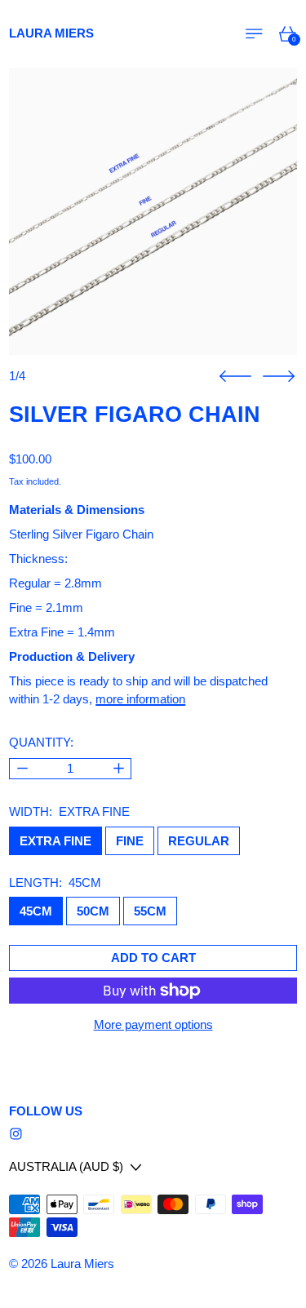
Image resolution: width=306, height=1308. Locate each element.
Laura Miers (82, 1263)
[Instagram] (16, 1134)
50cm (93, 911)
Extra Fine (55, 841)
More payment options (153, 1024)
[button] (153, 212)
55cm (150, 911)
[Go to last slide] (235, 376)
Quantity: (41, 742)
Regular (198, 841)
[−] (21, 769)
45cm (36, 911)
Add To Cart (153, 957)
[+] (118, 769)
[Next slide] (278, 376)
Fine (130, 841)
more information (140, 699)
